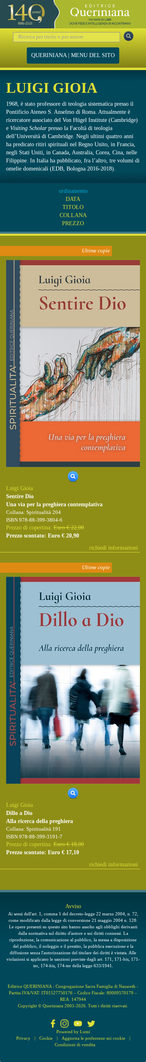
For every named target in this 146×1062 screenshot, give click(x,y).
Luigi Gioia (19, 488)
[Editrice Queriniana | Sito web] (73, 14)
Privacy (23, 1038)
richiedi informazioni (113, 548)
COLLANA (73, 215)
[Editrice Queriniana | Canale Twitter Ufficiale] (91, 1024)
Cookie (46, 1038)
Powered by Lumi (73, 1031)
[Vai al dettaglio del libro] (73, 363)
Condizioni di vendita (75, 1044)
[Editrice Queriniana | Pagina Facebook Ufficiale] (53, 1024)
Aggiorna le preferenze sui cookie (93, 1038)
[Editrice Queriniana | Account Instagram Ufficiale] (64, 1024)
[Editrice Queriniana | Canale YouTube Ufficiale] (78, 1024)
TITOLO (73, 207)
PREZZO (73, 223)
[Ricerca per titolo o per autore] (128, 36)
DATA (73, 199)
